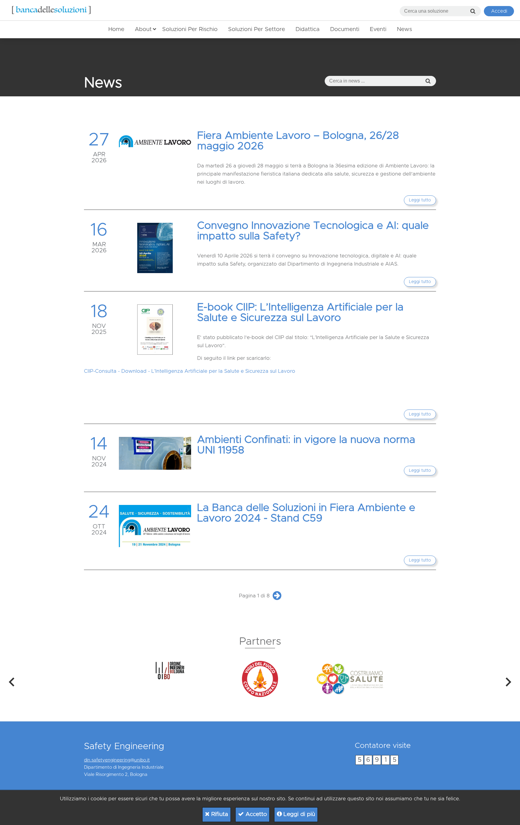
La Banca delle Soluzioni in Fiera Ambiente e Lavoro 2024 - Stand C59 (306, 513)
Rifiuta (218, 814)
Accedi (499, 11)
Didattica (308, 29)
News (404, 29)
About (143, 29)
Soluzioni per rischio (190, 29)
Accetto (255, 814)
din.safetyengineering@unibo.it (117, 760)
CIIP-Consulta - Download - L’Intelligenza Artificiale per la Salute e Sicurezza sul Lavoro (189, 371)
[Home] (51, 10)
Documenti (344, 29)
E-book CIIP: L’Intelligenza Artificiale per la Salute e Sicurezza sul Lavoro (300, 312)
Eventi (378, 29)
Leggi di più (298, 814)
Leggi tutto (420, 200)
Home (116, 29)
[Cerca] (473, 11)
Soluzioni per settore (256, 29)
